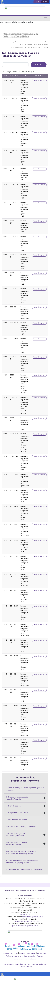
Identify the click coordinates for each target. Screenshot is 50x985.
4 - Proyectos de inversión (17, 813)
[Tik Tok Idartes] (28, 946)
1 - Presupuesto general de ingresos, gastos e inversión (25, 789)
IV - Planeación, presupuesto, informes (35, 45)
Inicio (10, 42)
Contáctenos (25, 914)
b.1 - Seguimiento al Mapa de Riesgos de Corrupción (30, 47)
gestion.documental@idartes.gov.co (25, 926)
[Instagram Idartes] (22, 946)
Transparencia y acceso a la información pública (31, 42)
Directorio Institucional (10, 953)
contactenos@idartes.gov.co (32, 917)
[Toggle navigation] (45, 18)
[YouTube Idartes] (34, 946)
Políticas (22, 953)
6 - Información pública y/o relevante (21, 827)
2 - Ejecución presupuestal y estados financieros (17, 798)
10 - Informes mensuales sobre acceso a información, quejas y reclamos (23, 862)
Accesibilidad (41, 953)
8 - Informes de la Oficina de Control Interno (16, 843)
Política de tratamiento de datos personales (20, 956)
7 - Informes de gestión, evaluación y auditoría (16, 835)
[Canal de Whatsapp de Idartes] (41, 946)
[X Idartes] (15, 946)
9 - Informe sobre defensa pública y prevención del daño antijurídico (21, 852)
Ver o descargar (39, 80)
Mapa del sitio (31, 953)
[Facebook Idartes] (9, 946)
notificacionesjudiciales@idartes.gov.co (25, 921)
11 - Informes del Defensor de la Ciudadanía (24, 870)
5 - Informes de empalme (16, 820)
